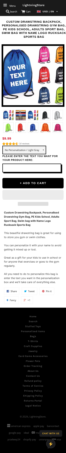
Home (33, 316)
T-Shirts (33, 341)
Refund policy (33, 380)
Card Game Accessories (33, 356)
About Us (33, 371)
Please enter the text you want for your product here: (30, 158)
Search (33, 321)
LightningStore (33, 5)
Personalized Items (33, 331)
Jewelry (33, 351)
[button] (47, 11)
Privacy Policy (33, 390)
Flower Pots (33, 361)
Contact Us (33, 375)
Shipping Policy (33, 395)
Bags (33, 336)
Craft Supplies (33, 346)
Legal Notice (33, 405)
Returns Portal (33, 400)
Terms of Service (33, 385)
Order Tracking (33, 366)
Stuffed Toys (33, 326)
